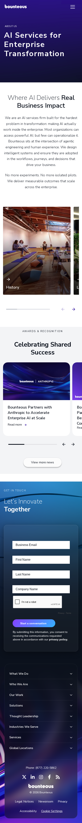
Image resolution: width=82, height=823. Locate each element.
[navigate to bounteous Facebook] (49, 777)
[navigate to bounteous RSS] (57, 777)
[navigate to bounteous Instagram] (41, 777)
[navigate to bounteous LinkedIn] (32, 777)
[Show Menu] (72, 6)
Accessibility (28, 811)
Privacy (62, 801)
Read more (15, 424)
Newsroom (45, 801)
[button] (37, 251)
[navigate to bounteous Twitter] (24, 777)
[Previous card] (64, 444)
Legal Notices (24, 801)
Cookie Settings (52, 811)
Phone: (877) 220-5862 (41, 768)
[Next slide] (73, 309)
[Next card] (73, 444)
